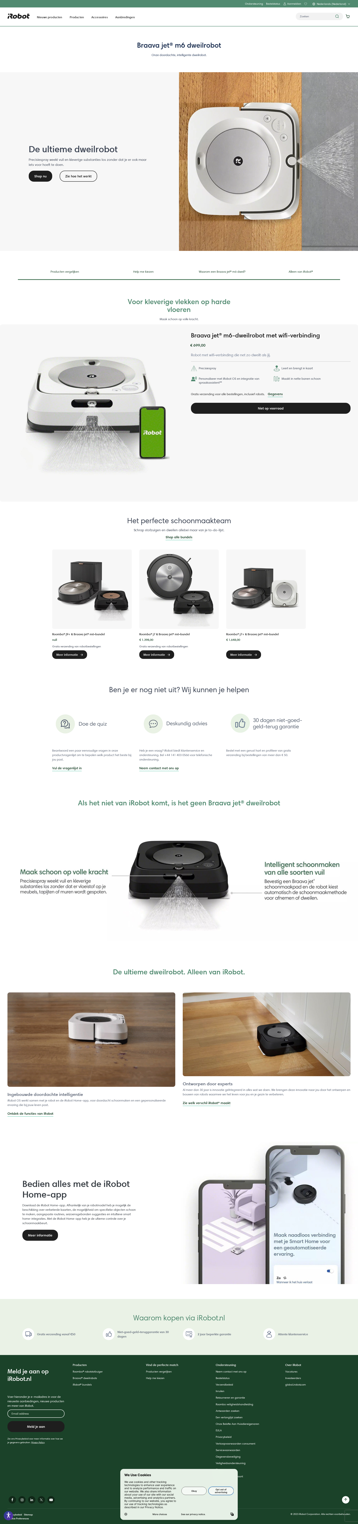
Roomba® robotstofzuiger (88, 1371)
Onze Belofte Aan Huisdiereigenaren (237, 1424)
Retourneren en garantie (230, 1397)
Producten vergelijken (65, 271)
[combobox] (319, 16)
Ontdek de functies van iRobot (30, 1113)
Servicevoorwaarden (228, 1450)
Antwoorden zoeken (227, 1411)
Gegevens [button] (275, 394)
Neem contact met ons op (159, 768)
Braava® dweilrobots (85, 1378)
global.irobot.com (295, 1384)
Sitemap (28, 1514)
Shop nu (40, 176)
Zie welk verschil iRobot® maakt (206, 1103)
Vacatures (291, 1371)
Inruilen (220, 1391)
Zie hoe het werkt (78, 176)
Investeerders (293, 1378)
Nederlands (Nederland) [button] (331, 4)
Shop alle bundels (179, 537)
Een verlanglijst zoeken (229, 1417)
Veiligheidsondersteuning (231, 1463)
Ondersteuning (254, 3)
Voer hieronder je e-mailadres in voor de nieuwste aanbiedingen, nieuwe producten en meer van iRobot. (35, 1401)
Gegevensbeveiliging (228, 1456)
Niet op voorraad (271, 408)
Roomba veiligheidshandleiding (234, 1404)
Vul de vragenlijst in (67, 768)
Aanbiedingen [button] (125, 17)
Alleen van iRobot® (301, 271)
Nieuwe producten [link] (49, 17)
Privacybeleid (224, 1437)
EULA (219, 1430)
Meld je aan (36, 1426)
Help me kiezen (143, 271)
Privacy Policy (38, 1442)
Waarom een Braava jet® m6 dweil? (222, 271)
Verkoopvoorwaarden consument (235, 1443)
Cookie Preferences (18, 1518)
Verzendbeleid (224, 1384)
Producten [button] (77, 17)
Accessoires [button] (99, 17)
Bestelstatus (273, 3)
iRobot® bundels (82, 1384)
